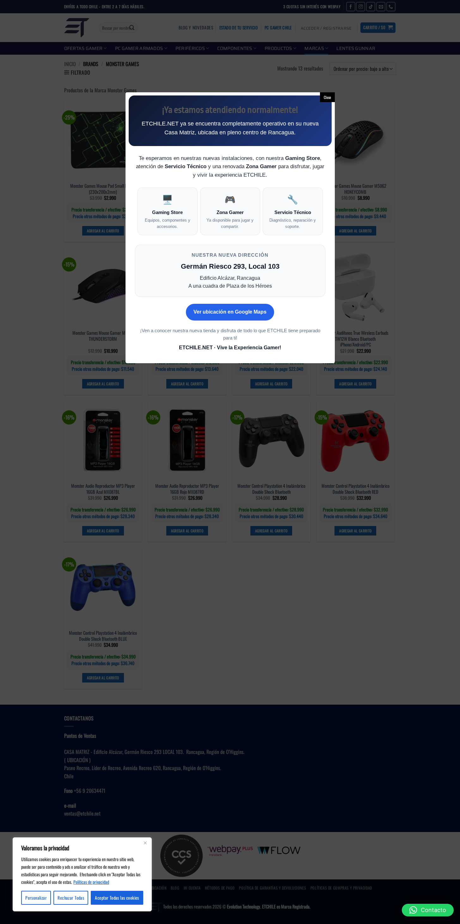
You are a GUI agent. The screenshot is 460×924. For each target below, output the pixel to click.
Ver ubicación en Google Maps (230, 312)
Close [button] (327, 97)
